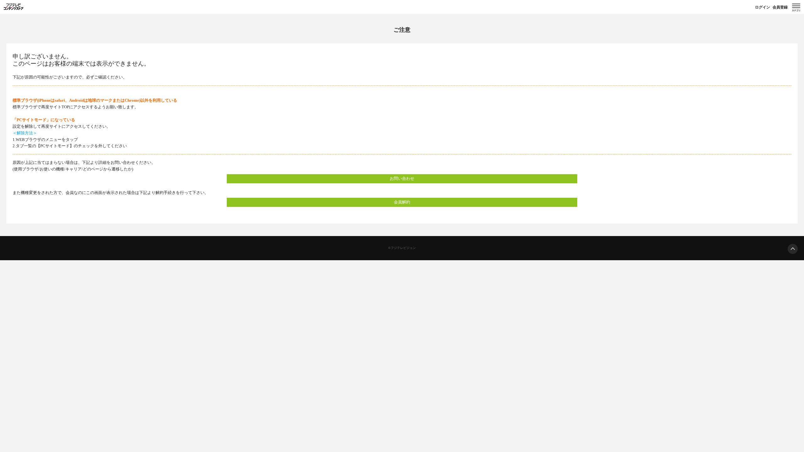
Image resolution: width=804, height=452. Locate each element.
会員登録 (780, 7)
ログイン (762, 7)
